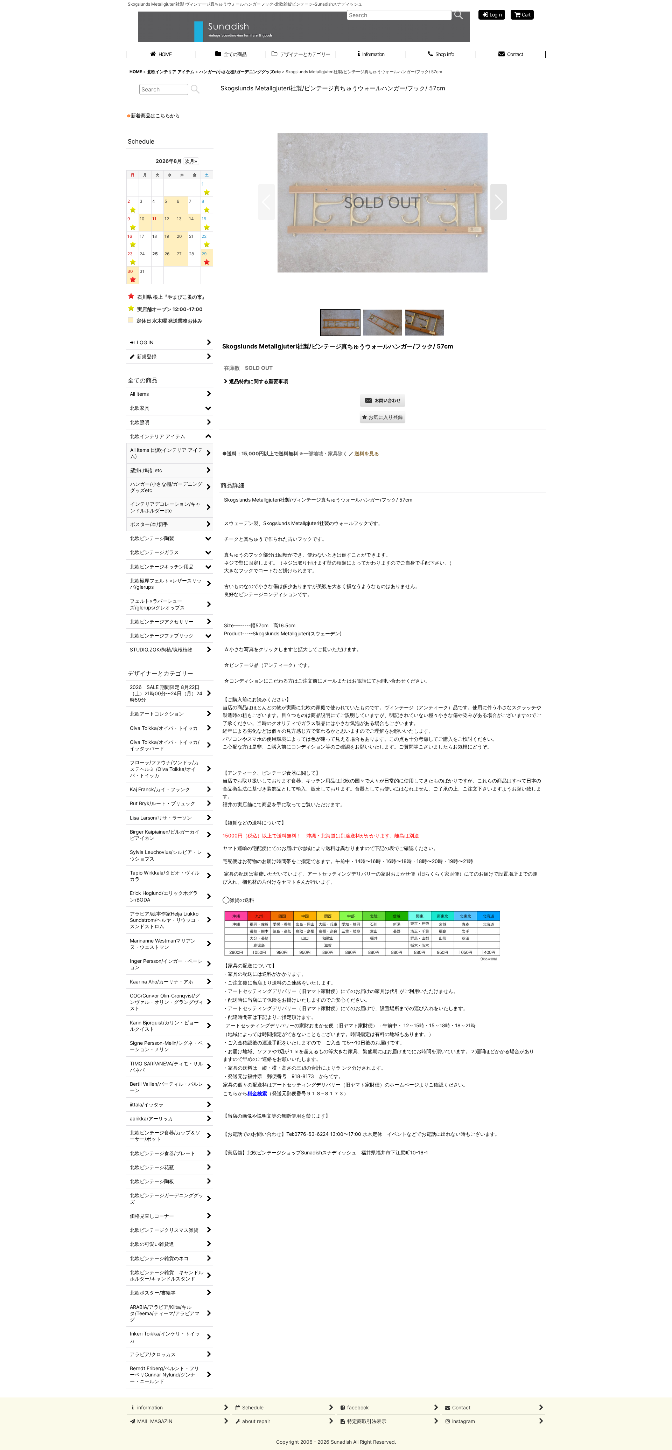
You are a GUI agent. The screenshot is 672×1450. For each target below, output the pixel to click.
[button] (266, 202)
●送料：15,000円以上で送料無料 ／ (300, 453)
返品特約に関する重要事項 (258, 381)
